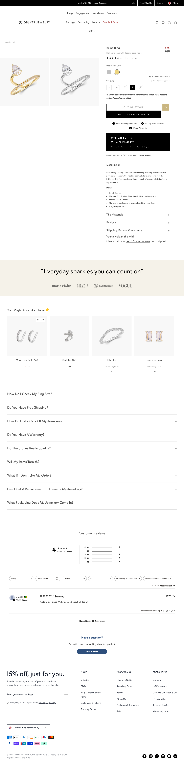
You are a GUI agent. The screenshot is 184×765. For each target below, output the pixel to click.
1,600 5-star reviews (138, 241)
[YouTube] (169, 756)
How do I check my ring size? (29, 394)
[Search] (156, 22)
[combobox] (21, 578)
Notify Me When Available (134, 115)
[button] (166, 107)
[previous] (4, 342)
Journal (120, 692)
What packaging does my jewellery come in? (40, 502)
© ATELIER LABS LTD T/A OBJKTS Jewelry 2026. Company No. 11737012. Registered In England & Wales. (37, 756)
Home (5, 42)
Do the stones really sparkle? (29, 448)
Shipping (85, 680)
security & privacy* (47, 702)
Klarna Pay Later (161, 711)
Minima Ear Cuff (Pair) (27, 360)
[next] (179, 342)
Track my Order (88, 709)
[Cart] (175, 22)
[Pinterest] (163, 756)
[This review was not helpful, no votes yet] (172, 610)
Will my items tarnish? (23, 462)
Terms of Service (161, 705)
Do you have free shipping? (27, 407)
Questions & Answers (92, 621)
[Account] (169, 22)
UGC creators (160, 686)
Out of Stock (133, 107)
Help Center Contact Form (91, 694)
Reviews (111, 222)
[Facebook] (144, 756)
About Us (121, 699)
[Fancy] (175, 756)
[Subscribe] (66, 695)
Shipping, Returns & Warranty (124, 230)
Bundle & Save (110, 22)
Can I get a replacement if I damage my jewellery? (45, 489)
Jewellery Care (124, 686)
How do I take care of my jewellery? (34, 421)
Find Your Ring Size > (161, 81)
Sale (119, 711)
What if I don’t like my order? (29, 475)
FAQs (83, 686)
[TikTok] (157, 756)
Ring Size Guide (124, 680)
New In (96, 22)
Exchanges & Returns (91, 703)
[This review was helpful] (167, 610)
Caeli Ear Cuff (69, 360)
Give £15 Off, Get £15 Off (165, 692)
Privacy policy (160, 699)
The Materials (114, 214)
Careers (157, 680)
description (113, 165)
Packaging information (128, 705)
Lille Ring (111, 360)
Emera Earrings (154, 360)
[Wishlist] (163, 22)
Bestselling (83, 22)
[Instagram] (151, 756)
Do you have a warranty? (25, 434)
